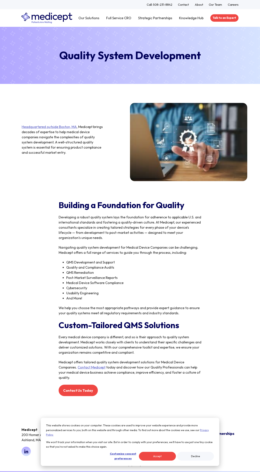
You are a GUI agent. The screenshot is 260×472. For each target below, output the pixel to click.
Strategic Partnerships (155, 18)
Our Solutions (88, 18)
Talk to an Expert (224, 18)
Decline (195, 456)
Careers (233, 4)
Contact (183, 4)
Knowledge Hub (191, 18)
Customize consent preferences (123, 456)
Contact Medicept (91, 367)
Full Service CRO (118, 18)
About (199, 4)
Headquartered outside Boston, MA (49, 127)
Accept (157, 456)
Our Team (215, 4)
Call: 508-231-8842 (159, 4)
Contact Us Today (78, 390)
